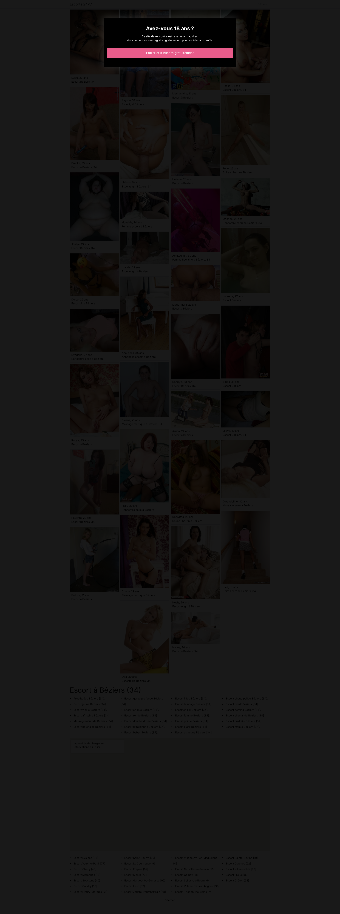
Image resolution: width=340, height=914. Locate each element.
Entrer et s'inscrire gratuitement (170, 53)
